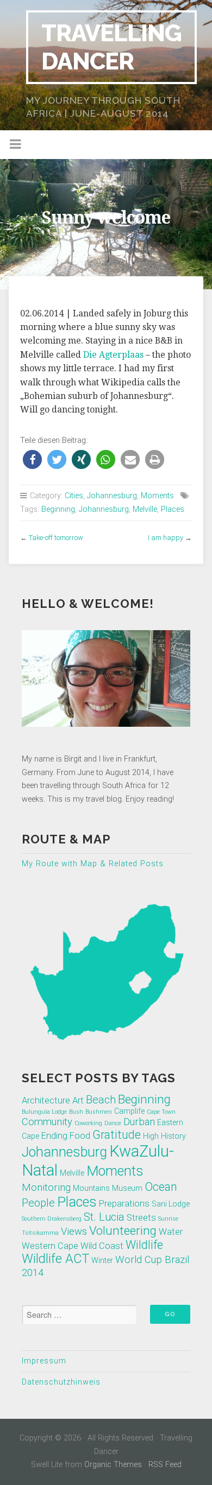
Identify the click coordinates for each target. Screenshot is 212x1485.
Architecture (46, 1100)
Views (74, 1232)
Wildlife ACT (55, 1258)
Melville (145, 509)
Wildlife (144, 1245)
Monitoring (46, 1188)
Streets (141, 1218)
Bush (76, 1111)
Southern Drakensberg (52, 1218)
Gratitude (116, 1134)
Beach (101, 1099)
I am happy (165, 538)
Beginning (58, 509)
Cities (74, 495)
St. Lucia (104, 1216)
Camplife (129, 1111)
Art (78, 1100)
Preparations (124, 1203)
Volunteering (123, 1230)
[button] (32, 459)
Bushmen (98, 1111)
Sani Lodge (171, 1204)
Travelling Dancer (111, 47)
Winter (102, 1260)
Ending (54, 1136)
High (151, 1136)
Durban (139, 1122)
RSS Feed (165, 1464)
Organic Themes (113, 1464)
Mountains (91, 1188)
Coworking (88, 1123)
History (173, 1136)
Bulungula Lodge (44, 1111)
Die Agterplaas (113, 355)
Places (172, 509)
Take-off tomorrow (56, 538)
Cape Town (161, 1111)
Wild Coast (101, 1246)
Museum (127, 1188)
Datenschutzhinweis (61, 1382)
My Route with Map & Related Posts (93, 863)
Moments (157, 495)
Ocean (161, 1187)
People (38, 1202)
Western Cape (50, 1246)
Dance (112, 1123)
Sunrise (168, 1218)
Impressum (44, 1361)
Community (47, 1122)
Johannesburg (112, 495)
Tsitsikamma (40, 1232)
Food (80, 1136)
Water (171, 1232)
